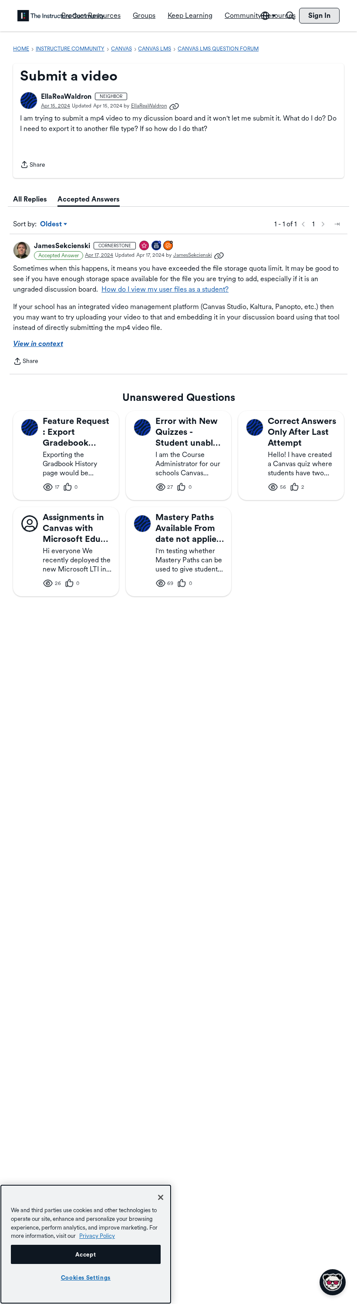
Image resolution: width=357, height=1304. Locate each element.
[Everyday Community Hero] (144, 246)
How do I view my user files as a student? (165, 289)
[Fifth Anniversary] (157, 246)
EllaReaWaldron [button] (66, 96)
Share (32, 165)
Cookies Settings (86, 1277)
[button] (28, 100)
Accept (85, 1254)
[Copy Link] (174, 106)
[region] (86, 1244)
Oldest (51, 224)
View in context (38, 343)
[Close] (160, 1197)
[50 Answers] (168, 246)
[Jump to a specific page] (337, 224)
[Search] (290, 16)
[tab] (30, 199)
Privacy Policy (97, 1235)
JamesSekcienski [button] (62, 246)
